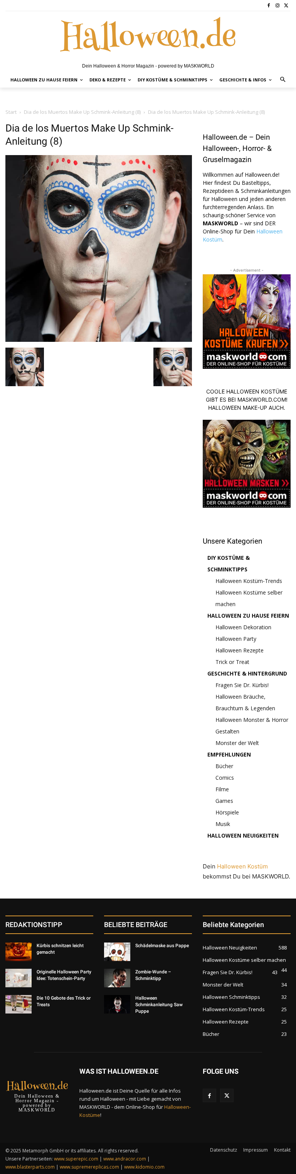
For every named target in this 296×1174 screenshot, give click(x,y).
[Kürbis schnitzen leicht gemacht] (18, 952)
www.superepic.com (76, 1158)
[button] (283, 80)
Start (11, 111)
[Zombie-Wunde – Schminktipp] (117, 978)
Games (224, 800)
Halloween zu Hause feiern (248, 615)
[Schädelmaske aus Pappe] (117, 952)
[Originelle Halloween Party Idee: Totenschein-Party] (18, 978)
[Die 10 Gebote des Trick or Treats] (18, 1004)
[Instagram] (277, 5)
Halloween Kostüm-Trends (248, 580)
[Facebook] (268, 5)
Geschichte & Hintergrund (247, 673)
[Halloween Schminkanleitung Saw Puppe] (117, 1004)
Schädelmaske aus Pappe (162, 945)
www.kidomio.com (144, 1167)
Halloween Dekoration (243, 627)
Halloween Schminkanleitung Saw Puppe (159, 1004)
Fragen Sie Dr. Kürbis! (242, 685)
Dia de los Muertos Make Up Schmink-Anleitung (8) (82, 111)
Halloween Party (235, 638)
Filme (222, 789)
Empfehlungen (229, 754)
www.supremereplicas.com (89, 1167)
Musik (222, 824)
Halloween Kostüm (242, 866)
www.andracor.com (124, 1158)
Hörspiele (227, 812)
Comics (224, 777)
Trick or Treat (232, 662)
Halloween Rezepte (239, 650)
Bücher (224, 766)
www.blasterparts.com (30, 1167)
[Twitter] (286, 5)
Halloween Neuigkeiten (243, 835)
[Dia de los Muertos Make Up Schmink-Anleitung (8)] (98, 339)
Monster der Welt (237, 743)
